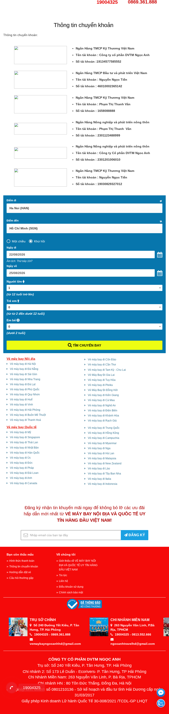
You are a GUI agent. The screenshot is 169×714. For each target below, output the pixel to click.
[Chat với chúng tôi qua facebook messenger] (161, 693)
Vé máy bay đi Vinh (21, 404)
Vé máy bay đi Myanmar (102, 443)
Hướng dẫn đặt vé (20, 572)
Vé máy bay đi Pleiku (100, 385)
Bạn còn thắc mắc (20, 554)
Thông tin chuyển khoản (23, 566)
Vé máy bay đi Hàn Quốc (25, 452)
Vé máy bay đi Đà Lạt (22, 384)
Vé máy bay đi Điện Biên (102, 410)
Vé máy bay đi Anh (21, 478)
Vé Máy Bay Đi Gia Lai (101, 374)
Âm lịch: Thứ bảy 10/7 (20, 261)
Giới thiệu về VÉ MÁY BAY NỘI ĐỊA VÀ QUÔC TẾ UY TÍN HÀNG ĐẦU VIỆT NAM (78, 565)
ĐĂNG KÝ (136, 535)
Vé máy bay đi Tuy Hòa (102, 380)
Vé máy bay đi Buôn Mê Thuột (28, 414)
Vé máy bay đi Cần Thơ (102, 364)
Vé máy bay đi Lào (99, 468)
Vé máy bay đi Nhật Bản (24, 447)
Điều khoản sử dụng (71, 586)
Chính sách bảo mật (71, 592)
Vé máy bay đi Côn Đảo (102, 359)
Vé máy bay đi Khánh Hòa (103, 415)
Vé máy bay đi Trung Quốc (103, 427)
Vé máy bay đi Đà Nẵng (24, 369)
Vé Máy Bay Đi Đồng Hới (103, 390)
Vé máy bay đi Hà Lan (101, 453)
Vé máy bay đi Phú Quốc (24, 389)
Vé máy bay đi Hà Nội (23, 363)
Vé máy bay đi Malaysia (102, 458)
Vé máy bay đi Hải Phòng (25, 409)
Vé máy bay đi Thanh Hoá (25, 419)
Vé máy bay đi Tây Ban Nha (104, 473)
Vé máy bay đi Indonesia (102, 483)
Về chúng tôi (65, 554)
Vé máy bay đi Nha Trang (25, 379)
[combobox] (84, 288)
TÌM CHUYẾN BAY (86, 345)
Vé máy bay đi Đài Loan (24, 472)
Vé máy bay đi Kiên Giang (103, 395)
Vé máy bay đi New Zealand (104, 463)
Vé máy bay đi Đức (21, 462)
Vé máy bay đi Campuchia (103, 438)
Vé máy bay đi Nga (99, 448)
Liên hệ (63, 581)
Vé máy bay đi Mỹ (20, 432)
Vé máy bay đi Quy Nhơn (25, 394)
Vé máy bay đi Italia (99, 478)
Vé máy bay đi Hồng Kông (103, 432)
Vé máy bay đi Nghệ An (102, 405)
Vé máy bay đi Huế (21, 399)
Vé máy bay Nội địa (21, 358)
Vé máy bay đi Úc (20, 457)
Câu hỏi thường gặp (21, 578)
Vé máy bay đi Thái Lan (24, 442)
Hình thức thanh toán (21, 560)
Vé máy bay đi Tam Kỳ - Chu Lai (107, 369)
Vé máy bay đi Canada (23, 483)
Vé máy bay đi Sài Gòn (23, 374)
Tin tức (63, 575)
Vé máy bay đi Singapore (25, 437)
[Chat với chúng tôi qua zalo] (161, 703)
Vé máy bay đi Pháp (22, 467)
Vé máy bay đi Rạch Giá (102, 420)
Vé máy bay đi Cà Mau (101, 400)
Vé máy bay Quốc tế (22, 427)
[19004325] (12, 688)
